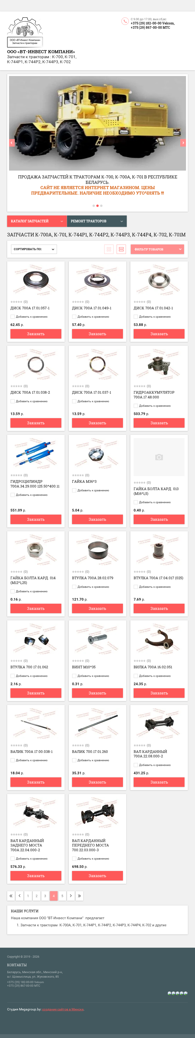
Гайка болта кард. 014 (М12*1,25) (33, 580)
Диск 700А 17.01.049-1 (91, 308)
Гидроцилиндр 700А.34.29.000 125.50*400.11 (34, 483)
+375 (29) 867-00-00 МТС (150, 27)
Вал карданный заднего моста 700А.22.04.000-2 (27, 845)
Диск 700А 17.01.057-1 (29, 308)
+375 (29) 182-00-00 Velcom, (153, 23)
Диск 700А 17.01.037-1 (91, 392)
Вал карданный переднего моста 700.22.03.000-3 (90, 845)
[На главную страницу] (25, 33)
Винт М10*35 (84, 667)
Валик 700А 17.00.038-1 (31, 751)
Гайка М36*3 (84, 481)
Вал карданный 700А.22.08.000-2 (150, 754)
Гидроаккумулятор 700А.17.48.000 (154, 394)
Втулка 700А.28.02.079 (92, 577)
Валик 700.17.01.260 (90, 751)
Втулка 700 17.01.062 (29, 667)
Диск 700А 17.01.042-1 (153, 308)
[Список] (121, 249)
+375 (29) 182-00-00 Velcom (25, 982)
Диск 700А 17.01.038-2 (30, 392)
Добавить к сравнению (31, 316)
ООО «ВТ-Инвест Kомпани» (41, 51)
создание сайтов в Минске (62, 1009)
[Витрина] (109, 249)
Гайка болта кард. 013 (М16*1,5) (156, 491)
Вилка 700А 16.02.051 (153, 667)
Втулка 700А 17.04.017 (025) (158, 577)
